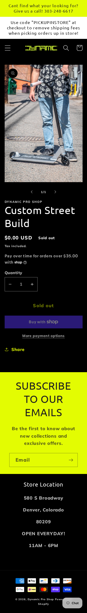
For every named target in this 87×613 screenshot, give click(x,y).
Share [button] (17, 349)
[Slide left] (32, 192)
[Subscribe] (70, 460)
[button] (7, 47)
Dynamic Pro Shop (41, 599)
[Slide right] (55, 192)
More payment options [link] (43, 335)
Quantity (13, 272)
